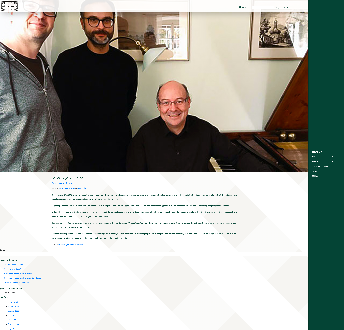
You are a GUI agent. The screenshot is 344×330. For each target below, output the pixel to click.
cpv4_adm (81, 188)
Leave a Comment (76, 244)
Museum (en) (63, 244)
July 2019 (11, 315)
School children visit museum (16, 282)
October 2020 (13, 311)
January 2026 (13, 306)
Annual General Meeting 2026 (16, 264)
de (285, 7)
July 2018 (11, 328)
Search (2, 250)
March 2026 (13, 302)
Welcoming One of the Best (63, 183)
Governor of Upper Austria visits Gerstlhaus (22, 278)
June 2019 (12, 319)
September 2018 (14, 324)
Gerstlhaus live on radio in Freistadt (19, 273)
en (287, 7)
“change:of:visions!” (12, 269)
